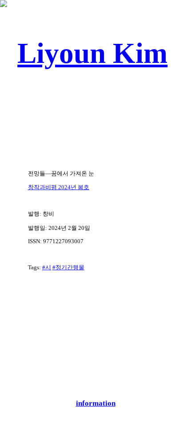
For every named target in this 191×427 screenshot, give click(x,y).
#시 (46, 267)
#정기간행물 (68, 267)
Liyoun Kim (92, 53)
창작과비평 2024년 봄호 (58, 187)
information (95, 403)
